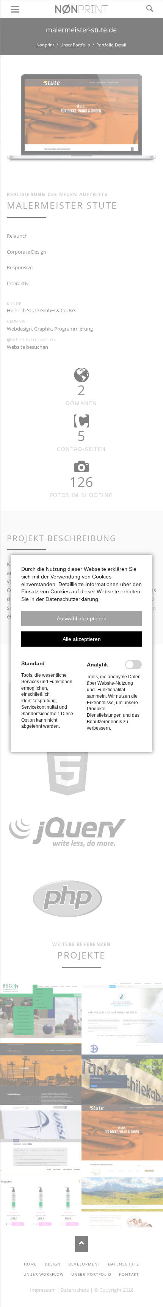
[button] (81, 618)
